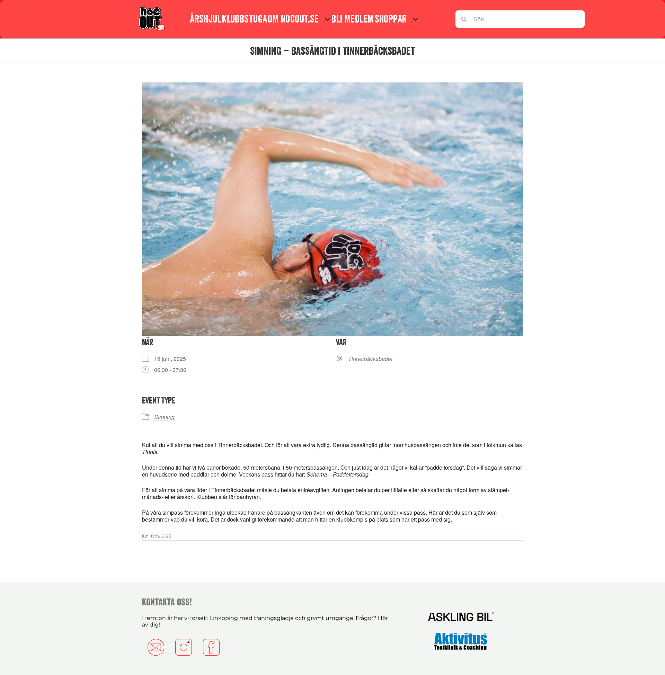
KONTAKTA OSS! (167, 602)
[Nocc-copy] (151, 8)
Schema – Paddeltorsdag (338, 474)
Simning (164, 417)
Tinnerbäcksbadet (370, 359)
